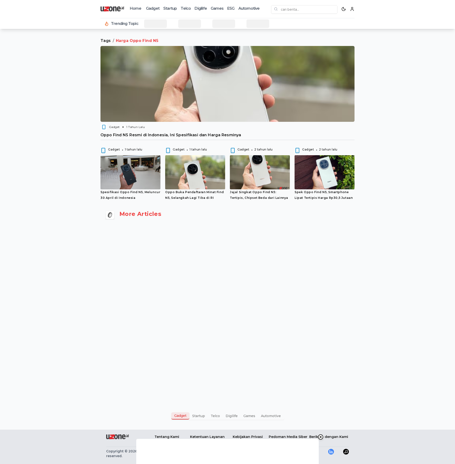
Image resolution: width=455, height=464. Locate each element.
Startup (170, 8)
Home (135, 8)
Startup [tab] (198, 416)
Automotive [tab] (271, 416)
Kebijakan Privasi (248, 437)
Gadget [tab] (180, 416)
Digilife (201, 8)
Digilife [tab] (232, 416)
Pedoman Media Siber (288, 437)
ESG (231, 8)
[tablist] (227, 416)
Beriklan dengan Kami (328, 437)
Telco (186, 8)
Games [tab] (249, 416)
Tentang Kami (167, 437)
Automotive (249, 8)
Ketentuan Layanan (207, 437)
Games (217, 8)
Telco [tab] (215, 416)
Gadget (152, 8)
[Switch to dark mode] (343, 9)
